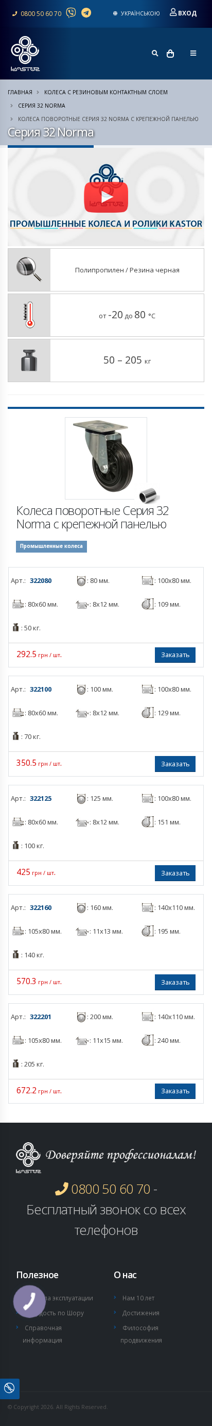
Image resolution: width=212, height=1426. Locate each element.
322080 (40, 580)
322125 (40, 798)
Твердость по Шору (54, 1313)
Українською (139, 13)
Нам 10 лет (138, 1298)
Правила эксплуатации (59, 1298)
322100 (40, 689)
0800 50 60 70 (40, 13)
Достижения (141, 1313)
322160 (40, 907)
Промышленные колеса (51, 546)
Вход (187, 13)
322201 (40, 1016)
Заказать (175, 654)
